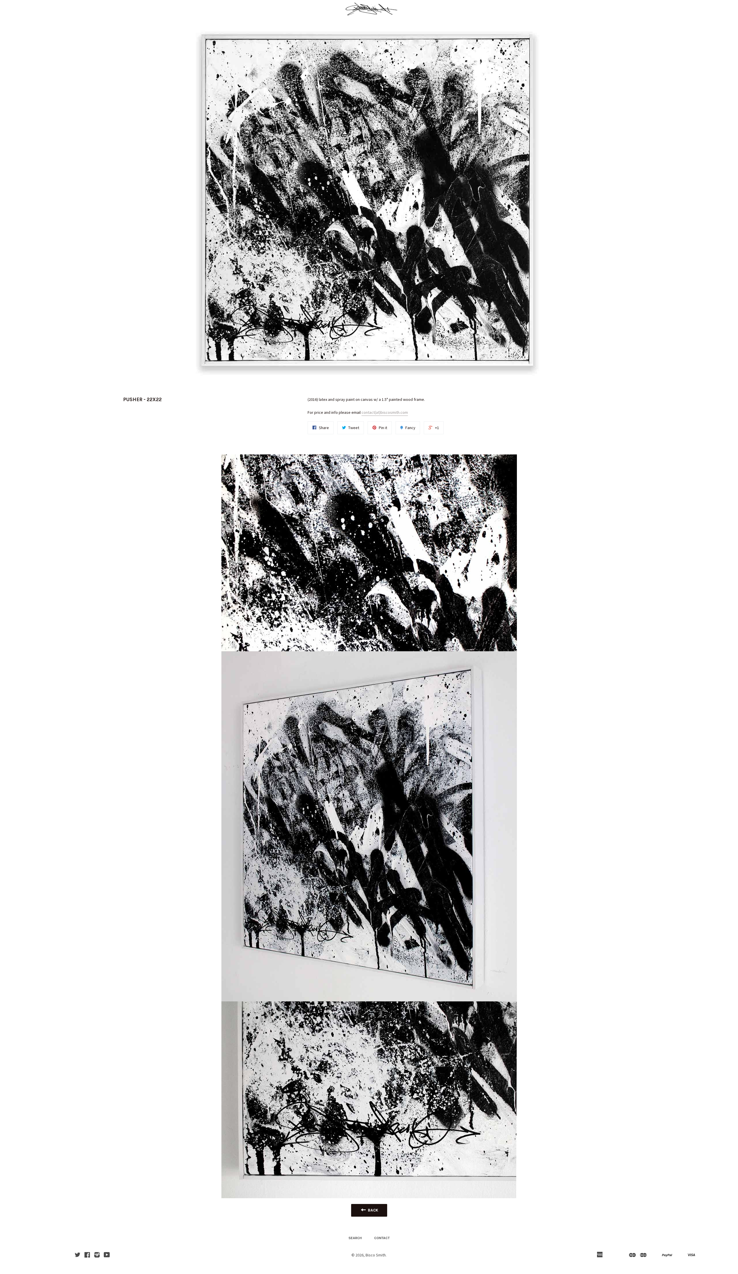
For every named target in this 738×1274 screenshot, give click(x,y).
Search (355, 1238)
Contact (382, 1238)
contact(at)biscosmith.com (385, 412)
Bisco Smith (376, 1255)
